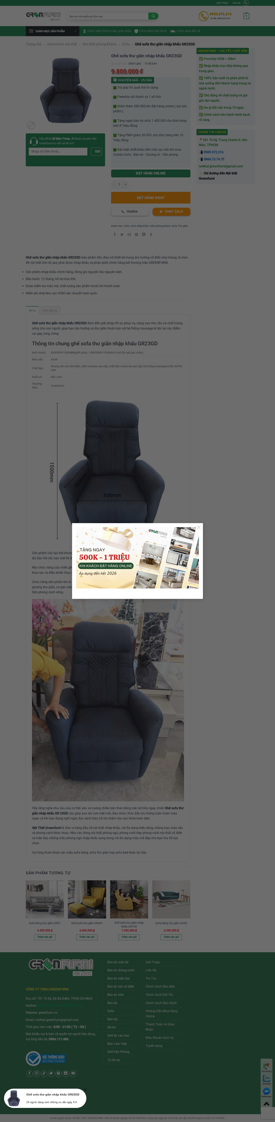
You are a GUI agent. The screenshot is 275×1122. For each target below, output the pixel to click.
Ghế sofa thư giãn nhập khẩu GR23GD (52, 1094)
